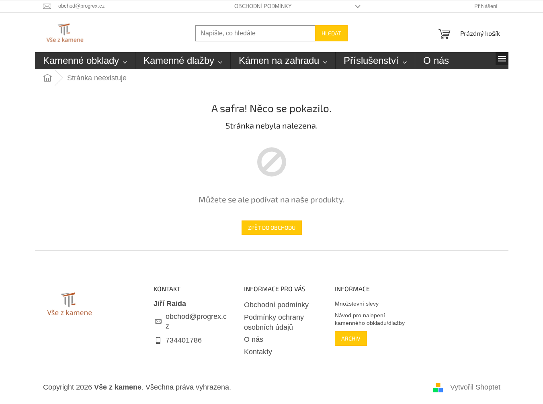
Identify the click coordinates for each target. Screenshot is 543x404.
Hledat (331, 33)
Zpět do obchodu (271, 227)
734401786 (184, 340)
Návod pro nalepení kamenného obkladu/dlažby (370, 319)
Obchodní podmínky (263, 6)
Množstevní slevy (357, 303)
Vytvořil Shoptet (475, 387)
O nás (253, 339)
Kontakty (258, 352)
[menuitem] (85, 60)
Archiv (351, 338)
